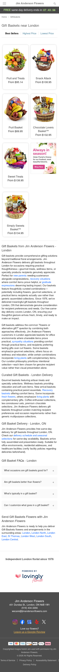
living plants (20, 357)
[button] (52, 664)
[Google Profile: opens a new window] (29, 622)
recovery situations (40, 278)
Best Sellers (12, 33)
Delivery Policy (29, 664)
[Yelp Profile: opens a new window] (36, 622)
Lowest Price (47, 33)
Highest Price (29, 33)
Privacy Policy (25, 660)
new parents (20, 275)
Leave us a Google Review (29, 632)
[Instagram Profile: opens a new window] (15, 622)
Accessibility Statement (46, 660)
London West (28, 536)
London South (43, 536)
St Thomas (14, 536)
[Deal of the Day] (43, 163)
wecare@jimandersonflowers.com (29, 611)
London (26, 532)
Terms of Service (7, 660)
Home (4, 16)
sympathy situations (22, 341)
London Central (10, 539)
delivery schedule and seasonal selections (24, 436)
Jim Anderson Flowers (30, 3)
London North (38, 532)
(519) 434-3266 (29, 607)
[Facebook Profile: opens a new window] (22, 622)
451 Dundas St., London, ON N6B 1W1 (29, 604)
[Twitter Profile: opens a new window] (44, 622)
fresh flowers (9, 396)
